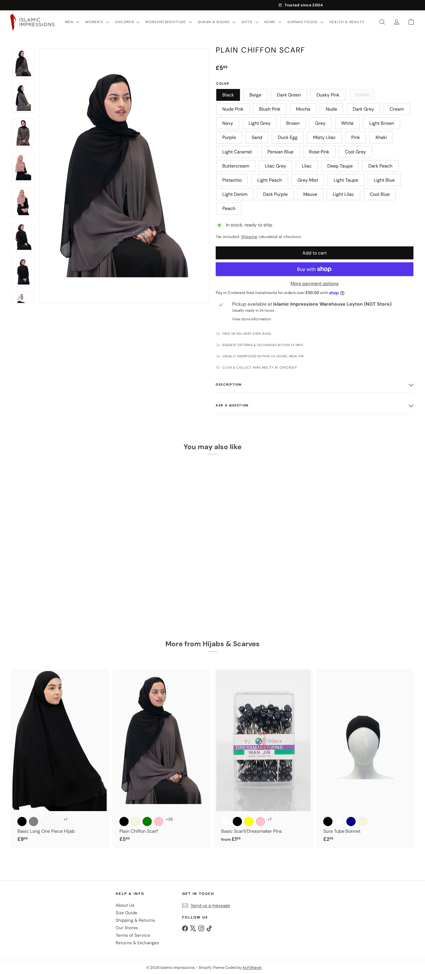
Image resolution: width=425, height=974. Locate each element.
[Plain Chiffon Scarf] (43, 540)
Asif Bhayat (252, 967)
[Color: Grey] (33, 821)
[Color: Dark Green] (45, 574)
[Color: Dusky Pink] (56, 574)
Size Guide (126, 913)
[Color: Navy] (351, 821)
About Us (125, 905)
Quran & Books (214, 22)
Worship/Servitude (166, 22)
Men (70, 22)
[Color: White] (225, 821)
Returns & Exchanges (137, 943)
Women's (94, 22)
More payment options (315, 283)
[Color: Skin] (56, 821)
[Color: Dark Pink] (260, 821)
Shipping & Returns (135, 920)
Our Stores (127, 928)
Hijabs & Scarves (231, 643)
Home (270, 22)
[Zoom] (124, 176)
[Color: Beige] (33, 574)
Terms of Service (133, 935)
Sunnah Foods (303, 22)
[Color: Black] (22, 574)
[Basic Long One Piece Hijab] (60, 758)
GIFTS (247, 22)
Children (125, 22)
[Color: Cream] (45, 821)
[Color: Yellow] (249, 821)
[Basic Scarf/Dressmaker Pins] (263, 758)
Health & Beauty (346, 22)
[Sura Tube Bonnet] (365, 758)
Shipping (249, 236)
